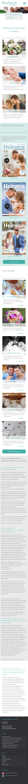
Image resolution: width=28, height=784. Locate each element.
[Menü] (25, 3)
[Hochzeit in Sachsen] (9, 3)
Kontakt (3, 755)
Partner (3, 762)
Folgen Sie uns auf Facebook (11, 775)
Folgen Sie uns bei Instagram (11, 772)
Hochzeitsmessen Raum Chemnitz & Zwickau (11, 740)
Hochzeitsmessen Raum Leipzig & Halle (10, 741)
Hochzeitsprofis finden (6, 736)
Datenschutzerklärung (6, 759)
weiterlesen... (21, 305)
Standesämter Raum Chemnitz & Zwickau (10, 745)
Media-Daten (4, 761)
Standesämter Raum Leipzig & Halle (9, 747)
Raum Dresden (14, 178)
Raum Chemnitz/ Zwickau (14, 256)
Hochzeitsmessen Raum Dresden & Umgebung (11, 738)
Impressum (4, 757)
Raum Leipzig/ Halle (14, 217)
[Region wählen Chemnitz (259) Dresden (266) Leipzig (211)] (15, 17)
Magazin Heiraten (5, 764)
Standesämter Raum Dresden (8, 743)
